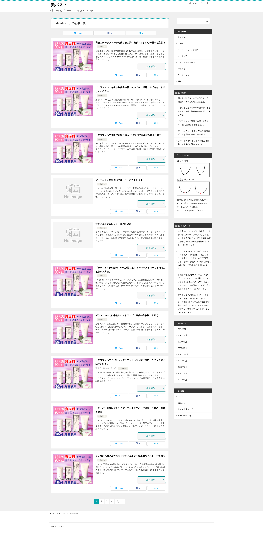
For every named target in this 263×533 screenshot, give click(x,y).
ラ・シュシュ (183, 75)
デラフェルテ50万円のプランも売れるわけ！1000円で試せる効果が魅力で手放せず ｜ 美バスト (194, 261)
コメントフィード (185, 409)
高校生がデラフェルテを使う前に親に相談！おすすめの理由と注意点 (130, 42)
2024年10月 (183, 329)
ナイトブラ (182, 56)
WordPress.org (184, 415)
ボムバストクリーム (186, 62)
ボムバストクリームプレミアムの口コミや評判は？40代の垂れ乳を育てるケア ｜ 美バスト (194, 285)
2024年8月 (182, 342)
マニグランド (183, 69)
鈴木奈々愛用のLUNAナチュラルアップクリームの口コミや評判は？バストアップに (194, 278)
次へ (119, 501)
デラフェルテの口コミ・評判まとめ (113, 224)
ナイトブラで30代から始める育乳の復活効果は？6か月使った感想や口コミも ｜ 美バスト (194, 241)
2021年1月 (182, 348)
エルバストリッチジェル (188, 50)
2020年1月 (182, 380)
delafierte (101, 47)
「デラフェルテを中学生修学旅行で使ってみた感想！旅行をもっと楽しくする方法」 (194, 111)
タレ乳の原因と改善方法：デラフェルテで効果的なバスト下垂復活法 (130, 456)
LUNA (180, 43)
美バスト (59, 4)
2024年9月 (182, 335)
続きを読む (151, 66)
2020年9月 (182, 361)
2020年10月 (183, 354)
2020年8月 (182, 367)
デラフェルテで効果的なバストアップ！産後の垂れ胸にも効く (126, 315)
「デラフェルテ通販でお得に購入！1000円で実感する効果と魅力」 (129, 135)
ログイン (181, 396)
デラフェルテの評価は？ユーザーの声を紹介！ (119, 180)
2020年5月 (182, 373)
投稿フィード (183, 403)
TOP (58, 513)
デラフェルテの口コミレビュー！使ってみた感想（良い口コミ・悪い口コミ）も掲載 (194, 254)
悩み (180, 81)
